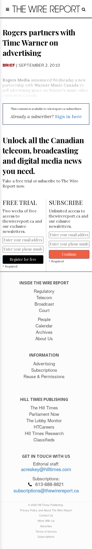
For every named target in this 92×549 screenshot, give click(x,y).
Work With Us (46, 521)
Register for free (23, 259)
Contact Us (46, 515)
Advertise (46, 526)
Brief (9, 65)
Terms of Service (46, 531)
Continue (69, 254)
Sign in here (68, 116)
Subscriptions (46, 536)
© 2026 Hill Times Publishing (46, 505)
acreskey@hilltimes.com (46, 469)
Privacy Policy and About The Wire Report (46, 510)
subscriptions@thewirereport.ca (46, 490)
